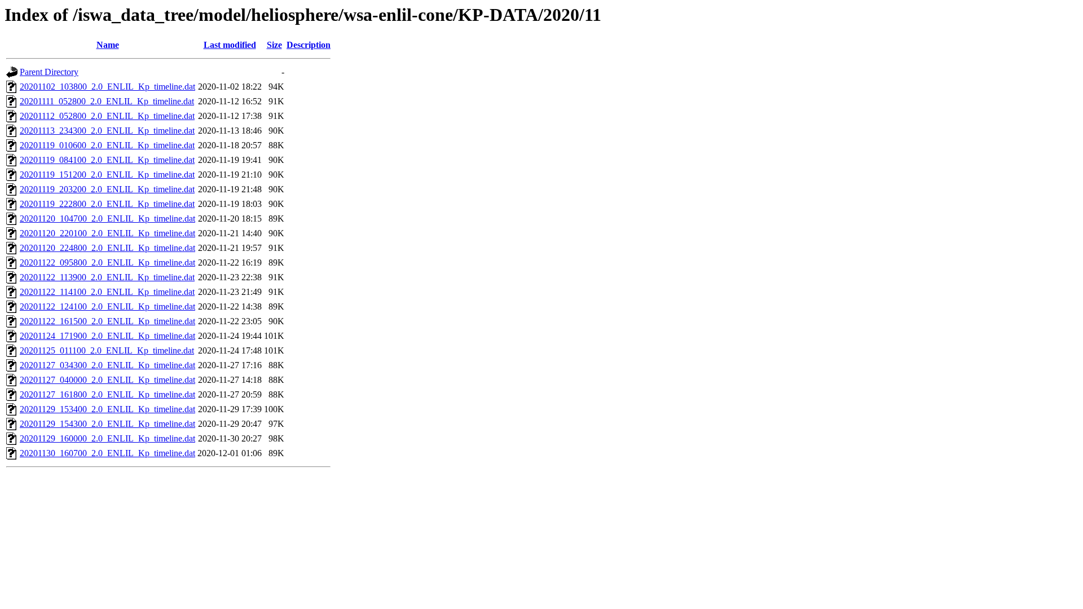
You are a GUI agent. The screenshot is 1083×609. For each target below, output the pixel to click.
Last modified (230, 45)
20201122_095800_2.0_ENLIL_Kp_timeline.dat (107, 262)
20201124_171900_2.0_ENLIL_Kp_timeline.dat (107, 336)
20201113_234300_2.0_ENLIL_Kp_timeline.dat (107, 130)
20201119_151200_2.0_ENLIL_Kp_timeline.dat (107, 174)
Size (274, 45)
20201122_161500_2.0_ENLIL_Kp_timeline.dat (107, 321)
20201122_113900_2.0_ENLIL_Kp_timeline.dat (107, 277)
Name (107, 45)
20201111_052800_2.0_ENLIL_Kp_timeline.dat (107, 101)
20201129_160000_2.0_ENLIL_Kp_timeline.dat (107, 438)
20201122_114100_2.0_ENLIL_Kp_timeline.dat (107, 292)
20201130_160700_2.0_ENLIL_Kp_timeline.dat (107, 453)
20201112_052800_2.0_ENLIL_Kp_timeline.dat (107, 116)
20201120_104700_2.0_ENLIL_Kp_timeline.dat (107, 218)
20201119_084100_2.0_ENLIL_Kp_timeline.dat (107, 160)
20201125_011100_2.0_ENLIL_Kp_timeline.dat (107, 350)
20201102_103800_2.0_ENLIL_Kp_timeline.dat (107, 86)
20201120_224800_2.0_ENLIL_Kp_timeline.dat (107, 248)
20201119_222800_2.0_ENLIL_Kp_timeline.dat (107, 204)
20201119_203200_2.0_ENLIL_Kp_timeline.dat (107, 189)
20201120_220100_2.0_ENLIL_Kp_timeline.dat (107, 233)
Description (309, 45)
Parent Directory (49, 72)
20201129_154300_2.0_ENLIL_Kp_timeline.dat (107, 424)
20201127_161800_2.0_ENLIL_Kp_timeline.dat (107, 394)
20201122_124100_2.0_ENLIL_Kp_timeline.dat (107, 306)
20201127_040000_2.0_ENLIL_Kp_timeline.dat (107, 380)
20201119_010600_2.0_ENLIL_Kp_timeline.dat (107, 145)
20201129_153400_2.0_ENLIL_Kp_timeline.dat (107, 409)
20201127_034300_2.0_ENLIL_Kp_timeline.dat (107, 365)
